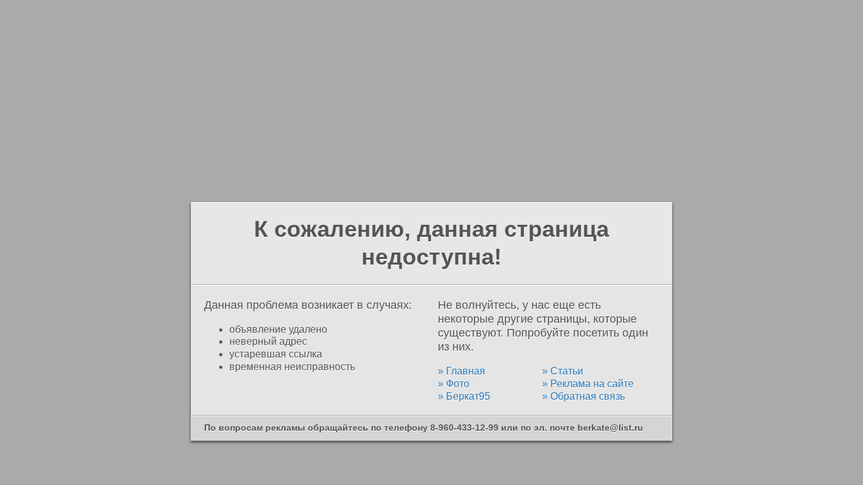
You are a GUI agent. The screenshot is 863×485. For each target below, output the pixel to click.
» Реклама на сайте (588, 383)
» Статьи (562, 371)
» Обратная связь (583, 396)
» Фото (453, 383)
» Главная (461, 371)
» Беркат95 (464, 396)
